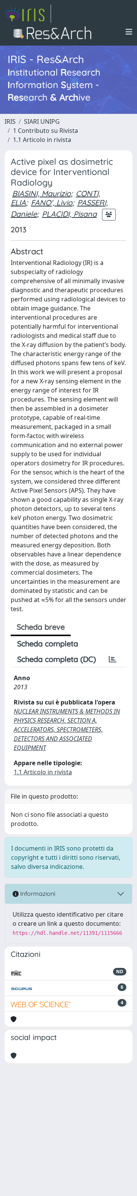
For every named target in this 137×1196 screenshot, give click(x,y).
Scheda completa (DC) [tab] (56, 659)
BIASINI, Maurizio (41, 193)
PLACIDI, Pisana (69, 214)
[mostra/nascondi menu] (129, 32)
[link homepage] (28, 14)
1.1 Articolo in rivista (42, 140)
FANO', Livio (51, 202)
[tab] (112, 659)
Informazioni (37, 893)
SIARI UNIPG (42, 121)
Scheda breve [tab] (41, 627)
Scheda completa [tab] (47, 643)
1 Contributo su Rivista (45, 130)
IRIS (10, 121)
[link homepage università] (55, 32)
